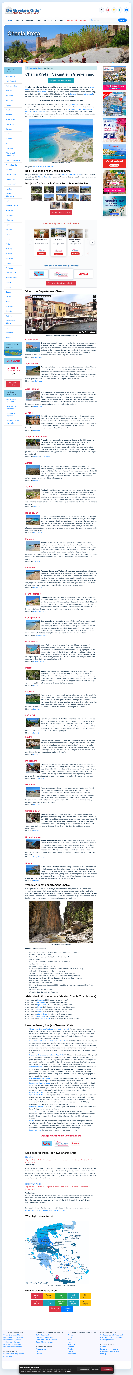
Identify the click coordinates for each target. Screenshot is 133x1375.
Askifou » (36, 506)
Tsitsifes (9, 316)
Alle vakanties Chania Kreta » (61, 283)
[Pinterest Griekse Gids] (126, 10)
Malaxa (8, 244)
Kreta (40, 68)
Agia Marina (10, 76)
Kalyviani (9, 210)
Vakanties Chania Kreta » (61, 81)
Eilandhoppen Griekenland (13, 1337)
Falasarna (9, 148)
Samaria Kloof (45, 1019)
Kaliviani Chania (12, 206)
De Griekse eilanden (43, 1335)
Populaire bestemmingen (45, 1337)
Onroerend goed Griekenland (111, 1337)
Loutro (8, 239)
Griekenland (31, 68)
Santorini (71, 1347)
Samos (70, 1351)
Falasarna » (37, 587)
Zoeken (122, 20)
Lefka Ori (9, 234)
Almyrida (9, 95)
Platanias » (37, 804)
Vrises (8, 337)
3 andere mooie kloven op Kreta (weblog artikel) (47, 1041)
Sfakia (8, 282)
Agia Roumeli (73, 104)
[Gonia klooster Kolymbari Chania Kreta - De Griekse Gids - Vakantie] (61, 198)
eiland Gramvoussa (85, 109)
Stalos (8, 297)
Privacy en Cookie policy (109, 1349)
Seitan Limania (11, 278)
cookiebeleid (67, 1371)
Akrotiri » (36, 430)
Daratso (9, 129)
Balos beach (72, 109)
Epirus (38, 1351)
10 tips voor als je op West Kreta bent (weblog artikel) (49, 1029)
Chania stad (10, 124)
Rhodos (71, 1349)
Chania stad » (38, 357)
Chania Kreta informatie (11, 400)
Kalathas (9, 189)
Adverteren (7, 1356)
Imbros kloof (88, 94)
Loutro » (36, 754)
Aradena (9, 110)
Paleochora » (40, 778)
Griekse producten (107, 1340)
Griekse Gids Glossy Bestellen (14, 1354)
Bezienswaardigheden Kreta (39, 1083)
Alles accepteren (106, 1369)
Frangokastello (39, 112)
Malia (39, 1009)
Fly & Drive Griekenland (12, 1344)
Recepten (59, 20)
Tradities (32, 1111)
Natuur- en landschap (37, 1107)
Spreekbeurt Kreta (36, 1095)
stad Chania (41, 92)
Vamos (8, 328)
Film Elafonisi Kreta (13, 160)
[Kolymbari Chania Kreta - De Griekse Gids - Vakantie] (85, 198)
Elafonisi (28, 112)
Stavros (9, 302)
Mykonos (71, 1344)
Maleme (9, 249)
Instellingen (95, 1369)
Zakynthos (72, 1354)
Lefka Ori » (37, 733)
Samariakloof (11, 273)
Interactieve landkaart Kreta (39, 1078)
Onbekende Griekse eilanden (46, 1340)
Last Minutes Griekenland (12, 1347)
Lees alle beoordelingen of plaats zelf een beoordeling (45, 1210)
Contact (103, 1347)
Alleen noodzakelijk (83, 1369)
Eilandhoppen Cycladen (12, 1340)
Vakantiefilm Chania (10, 322)
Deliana (9, 134)
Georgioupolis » (41, 635)
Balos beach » (38, 533)
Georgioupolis (11, 175)
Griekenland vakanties (11, 1342)
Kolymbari (9, 225)
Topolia (9, 311)
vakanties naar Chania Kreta (70, 175)
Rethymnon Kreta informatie (12, 422)
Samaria (73, 94)
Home (9, 20)
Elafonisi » (37, 561)
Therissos (9, 306)
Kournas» (36, 709)
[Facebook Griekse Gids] (120, 10)
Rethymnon (41, 1002)
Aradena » (46, 456)
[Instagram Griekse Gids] (114, 10)
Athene (70, 1335)
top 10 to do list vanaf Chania (43, 167)
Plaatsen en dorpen (36, 1092)
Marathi (9, 254)
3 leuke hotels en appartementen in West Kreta (46, 1055)
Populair (19, 20)
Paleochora (10, 263)
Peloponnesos (41, 1349)
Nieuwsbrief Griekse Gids (109, 1351)
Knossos (40, 1012)
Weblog (83, 20)
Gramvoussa (10, 179)
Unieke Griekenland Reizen (13, 1335)
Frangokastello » (39, 611)
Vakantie (29, 20)
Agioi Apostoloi (12, 86)
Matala (39, 1007)
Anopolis (36, 456)
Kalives (8, 201)
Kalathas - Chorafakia (10, 195)
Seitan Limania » (39, 857)
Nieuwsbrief (72, 20)
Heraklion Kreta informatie (12, 407)
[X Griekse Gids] (101, 10)
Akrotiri (9, 91)
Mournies (9, 258)
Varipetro (9, 333)
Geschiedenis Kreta (36, 1067)
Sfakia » (36, 881)
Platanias (9, 268)
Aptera (8, 105)
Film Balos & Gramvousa (10, 154)
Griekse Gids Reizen (45, 177)
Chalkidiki (39, 1354)
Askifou (9, 115)
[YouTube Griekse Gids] (107, 10)
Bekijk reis (41, 253)
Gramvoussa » (38, 661)
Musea (31, 1121)
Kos (69, 1342)
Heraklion (40, 1000)
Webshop (48, 20)
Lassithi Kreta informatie (11, 414)
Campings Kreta (35, 1130)
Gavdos (9, 170)
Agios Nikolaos (42, 1005)
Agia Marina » (38, 381)
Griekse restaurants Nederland (111, 1335)
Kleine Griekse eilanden (44, 1342)
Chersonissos (42, 1014)
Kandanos (9, 215)
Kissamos (9, 220)
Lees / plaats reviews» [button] (13, 384)
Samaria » (37, 831)
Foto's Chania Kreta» (61, 212)
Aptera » (36, 480)
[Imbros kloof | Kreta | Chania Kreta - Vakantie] (37, 190)
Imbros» (36, 685)
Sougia (8, 292)
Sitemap (103, 1354)
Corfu (70, 1337)
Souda (8, 287)
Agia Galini (41, 1016)
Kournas (9, 230)
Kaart (39, 20)
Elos (7, 143)
